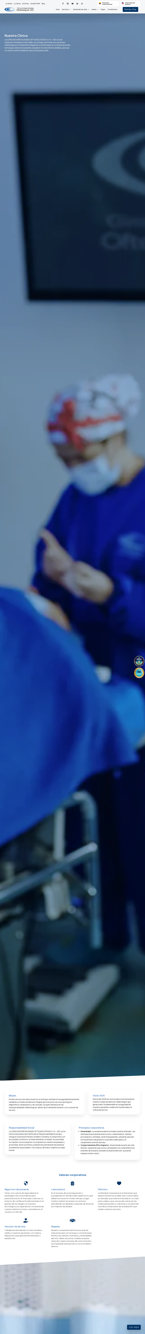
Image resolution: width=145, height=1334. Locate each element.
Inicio (58, 9)
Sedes (94, 9)
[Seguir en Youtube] (72, 3)
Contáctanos (112, 9)
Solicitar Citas (130, 9)
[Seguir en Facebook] (63, 3)
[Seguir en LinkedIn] (77, 3)
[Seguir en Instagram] (67, 3)
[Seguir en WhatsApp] (82, 3)
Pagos (103, 9)
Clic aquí (134, 1327)
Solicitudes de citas (80, 9)
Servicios (65, 9)
